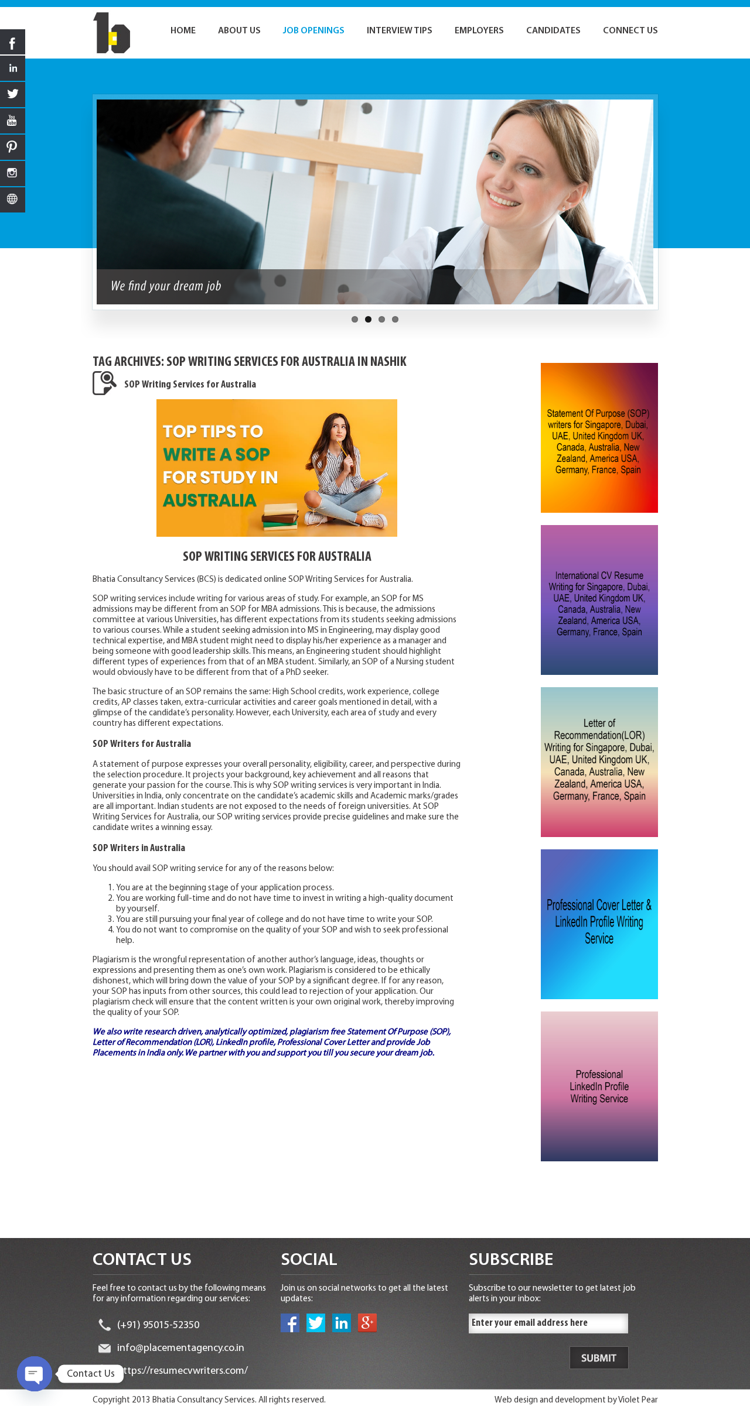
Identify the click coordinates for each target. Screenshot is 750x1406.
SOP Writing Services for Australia (190, 385)
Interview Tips (399, 31)
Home (183, 31)
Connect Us (630, 31)
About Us (239, 31)
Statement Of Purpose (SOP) (398, 1032)
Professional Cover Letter (323, 1042)
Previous (86, 208)
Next (664, 208)
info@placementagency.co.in (180, 1348)
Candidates (553, 31)
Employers (479, 31)
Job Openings (314, 31)
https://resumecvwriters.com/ (182, 1371)
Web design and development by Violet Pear (576, 1400)
